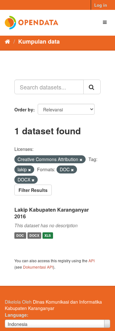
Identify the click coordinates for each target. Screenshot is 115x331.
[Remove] (81, 159)
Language (16, 315)
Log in (100, 5)
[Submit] (92, 87)
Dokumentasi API (38, 267)
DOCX (34, 235)
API (91, 260)
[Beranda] (7, 41)
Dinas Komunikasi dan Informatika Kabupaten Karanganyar (53, 305)
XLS (47, 235)
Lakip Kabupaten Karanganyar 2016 (51, 213)
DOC (20, 235)
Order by (23, 109)
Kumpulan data (39, 41)
